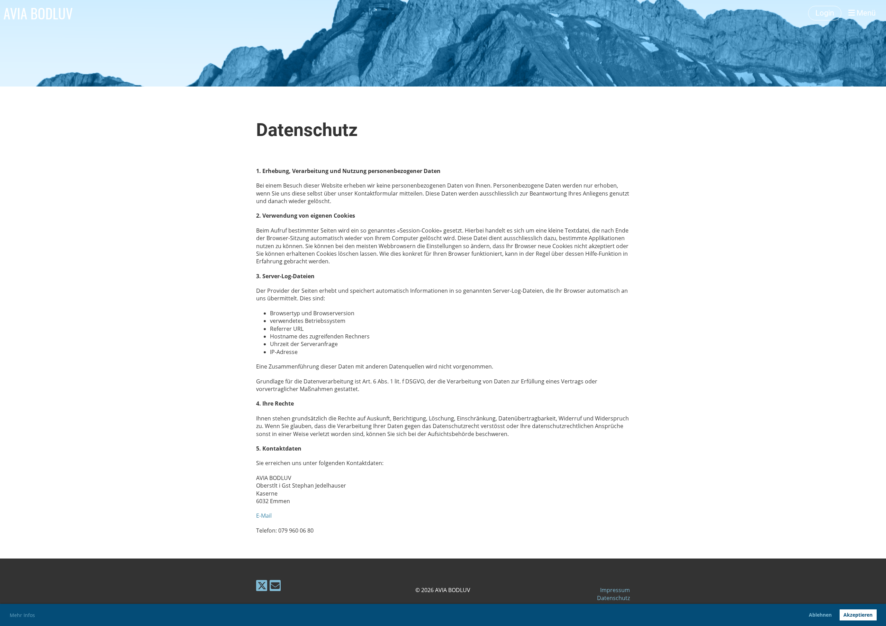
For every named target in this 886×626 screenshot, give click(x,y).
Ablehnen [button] (820, 614)
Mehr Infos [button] (22, 615)
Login (824, 13)
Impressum (615, 590)
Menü (865, 13)
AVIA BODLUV (38, 13)
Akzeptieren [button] (858, 614)
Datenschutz (613, 598)
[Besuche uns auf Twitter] (261, 586)
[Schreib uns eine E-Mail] (275, 586)
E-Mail (264, 515)
